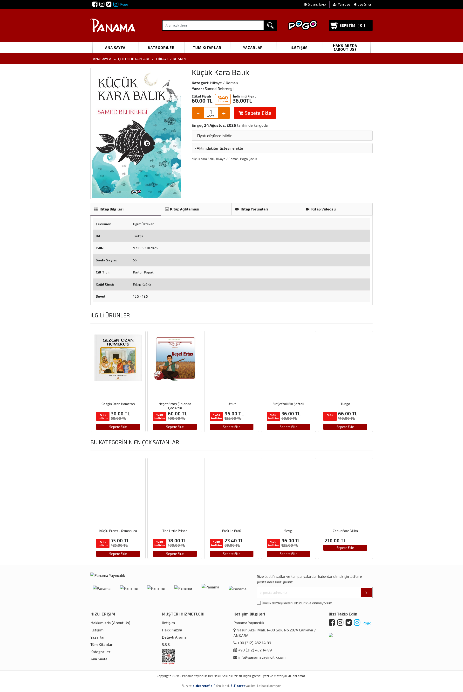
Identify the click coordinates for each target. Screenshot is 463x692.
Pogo (124, 4)
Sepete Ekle (257, 113)
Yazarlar (253, 47)
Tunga (345, 404)
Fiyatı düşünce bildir (213, 135)
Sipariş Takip (317, 4)
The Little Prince (174, 531)
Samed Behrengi (219, 88)
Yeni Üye (344, 4)
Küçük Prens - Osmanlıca (118, 531)
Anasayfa (102, 58)
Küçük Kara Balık (203, 159)
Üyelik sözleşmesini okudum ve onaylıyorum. (297, 603)
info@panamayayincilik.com (262, 657)
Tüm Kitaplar (207, 47)
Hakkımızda (172, 630)
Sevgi (288, 531)
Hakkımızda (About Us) (345, 47)
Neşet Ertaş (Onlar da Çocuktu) (175, 406)
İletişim (299, 47)
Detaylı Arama (174, 637)
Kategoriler (161, 47)
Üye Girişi (364, 4)
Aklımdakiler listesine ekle (218, 148)
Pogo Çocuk (248, 159)
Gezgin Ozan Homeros (118, 404)
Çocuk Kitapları (133, 58)
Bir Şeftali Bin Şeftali (288, 404)
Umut (232, 404)
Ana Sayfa (115, 47)
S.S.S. (166, 644)
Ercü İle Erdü (231, 531)
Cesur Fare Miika (345, 531)
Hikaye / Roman (171, 58)
